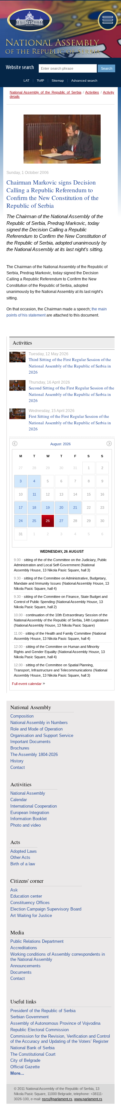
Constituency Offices (30, 902)
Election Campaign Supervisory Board (45, 909)
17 (21, 507)
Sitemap (58, 80)
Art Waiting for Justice (31, 915)
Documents (21, 972)
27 (61, 521)
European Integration (29, 812)
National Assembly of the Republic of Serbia (45, 92)
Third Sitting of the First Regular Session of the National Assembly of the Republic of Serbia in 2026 (70, 366)
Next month (109, 443)
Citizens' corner (27, 881)
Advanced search (84, 80)
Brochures (19, 748)
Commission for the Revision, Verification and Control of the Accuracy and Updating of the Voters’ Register (60, 1039)
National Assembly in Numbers (39, 722)
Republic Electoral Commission (39, 1029)
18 (34, 507)
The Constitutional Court (32, 1054)
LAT (26, 80)
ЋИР (40, 80)
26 (48, 521)
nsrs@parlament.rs (57, 1099)
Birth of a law (22, 863)
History (17, 761)
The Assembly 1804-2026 (34, 754)
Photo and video (25, 825)
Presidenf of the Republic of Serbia (43, 1010)
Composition (22, 716)
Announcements (25, 965)
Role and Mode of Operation (36, 729)
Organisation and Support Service (41, 735)
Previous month (14, 443)
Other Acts (20, 857)
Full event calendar (27, 684)
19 (48, 507)
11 (34, 494)
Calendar (18, 799)
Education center (26, 896)
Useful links (23, 1001)
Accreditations (23, 947)
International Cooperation (33, 806)
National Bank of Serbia (32, 1047)
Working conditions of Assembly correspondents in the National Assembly (57, 957)
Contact (17, 767)
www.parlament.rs (88, 1099)
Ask (14, 890)
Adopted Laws (23, 851)
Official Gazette (25, 1066)
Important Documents (30, 741)
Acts (15, 842)
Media (17, 932)
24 (21, 521)
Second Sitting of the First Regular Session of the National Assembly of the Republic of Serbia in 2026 (71, 394)
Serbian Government (29, 1016)
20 (61, 507)
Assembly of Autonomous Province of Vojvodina (55, 1023)
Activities (92, 92)
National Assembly (30, 707)
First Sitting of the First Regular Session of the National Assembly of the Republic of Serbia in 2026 (70, 422)
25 (34, 521)
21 (75, 507)
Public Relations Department (37, 941)
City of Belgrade (25, 1060)
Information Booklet (28, 818)
